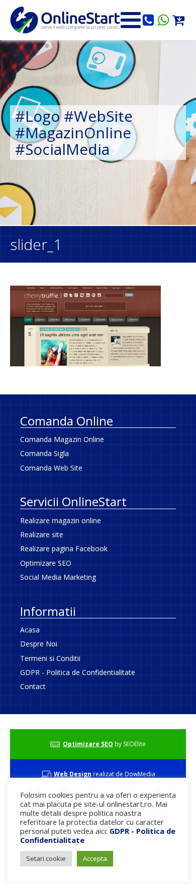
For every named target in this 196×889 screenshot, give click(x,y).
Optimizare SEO (45, 563)
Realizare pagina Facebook (64, 548)
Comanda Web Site (51, 468)
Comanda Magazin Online (62, 439)
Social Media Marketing (58, 577)
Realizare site (41, 534)
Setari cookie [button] (46, 858)
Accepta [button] (95, 858)
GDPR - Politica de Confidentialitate (77, 672)
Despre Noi (38, 643)
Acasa (30, 629)
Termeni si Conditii (50, 658)
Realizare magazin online (60, 520)
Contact (33, 686)
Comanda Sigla (44, 453)
